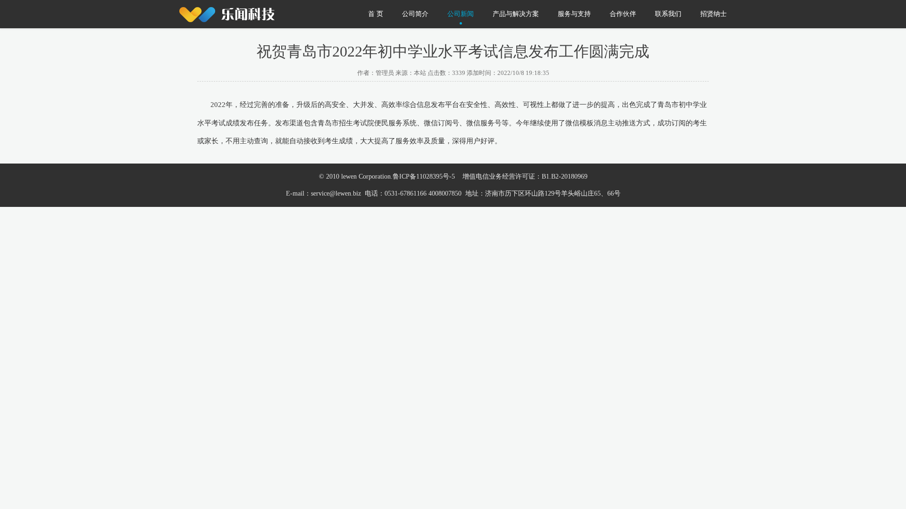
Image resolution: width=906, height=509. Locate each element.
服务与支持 (574, 13)
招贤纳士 (713, 13)
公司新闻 (460, 13)
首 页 (375, 13)
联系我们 (668, 13)
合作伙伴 (623, 13)
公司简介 (415, 13)
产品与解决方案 (516, 13)
